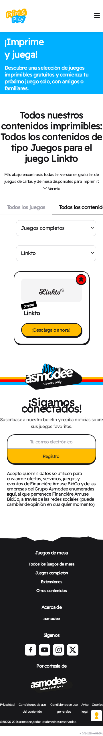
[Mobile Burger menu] (97, 16)
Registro (52, 456)
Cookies (97, 705)
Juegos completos (42, 228)
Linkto (28, 253)
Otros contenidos (51, 590)
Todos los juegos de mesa (51, 564)
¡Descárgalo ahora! (51, 330)
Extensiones (51, 581)
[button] (51, 188)
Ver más (53, 188)
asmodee (51, 618)
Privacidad (7, 705)
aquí (11, 494)
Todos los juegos (26, 207)
